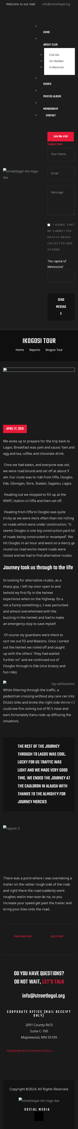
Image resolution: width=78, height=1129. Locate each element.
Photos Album (52, 96)
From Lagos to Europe (58, 940)
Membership (50, 109)
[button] (60, 136)
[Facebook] (39, 1116)
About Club (50, 44)
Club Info (54, 55)
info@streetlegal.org (56, 4)
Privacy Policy (43, 1051)
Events (47, 84)
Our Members (56, 61)
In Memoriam (56, 67)
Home (46, 32)
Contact (51, 115)
